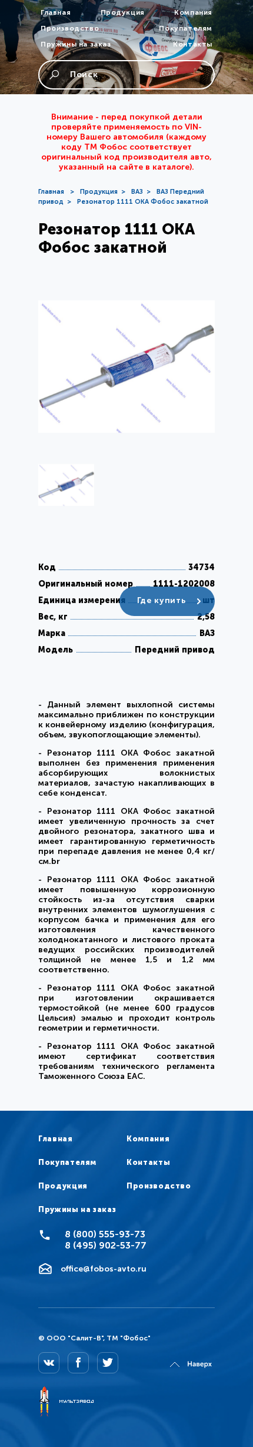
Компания (193, 12)
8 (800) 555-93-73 (105, 1234)
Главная (56, 12)
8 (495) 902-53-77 (106, 1245)
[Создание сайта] (66, 1402)
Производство (70, 28)
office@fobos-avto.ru (104, 1269)
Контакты (192, 44)
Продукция (123, 12)
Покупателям (185, 28)
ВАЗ (137, 192)
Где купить (161, 600)
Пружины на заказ (76, 44)
